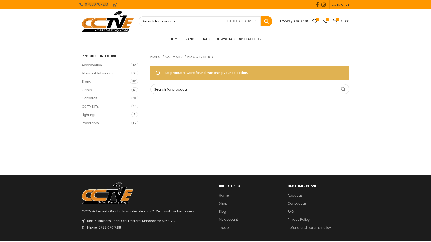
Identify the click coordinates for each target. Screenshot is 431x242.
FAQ (291, 211)
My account (228, 219)
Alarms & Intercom (97, 73)
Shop (223, 203)
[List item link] (147, 227)
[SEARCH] (266, 21)
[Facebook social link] (317, 5)
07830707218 (96, 4)
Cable (87, 89)
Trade (224, 227)
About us (295, 195)
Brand (86, 81)
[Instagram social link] (323, 5)
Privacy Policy (299, 219)
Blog (222, 211)
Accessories (92, 65)
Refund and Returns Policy (309, 227)
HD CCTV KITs (199, 56)
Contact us (297, 203)
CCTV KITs (90, 106)
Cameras (89, 98)
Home (155, 56)
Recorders (90, 123)
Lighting (88, 114)
